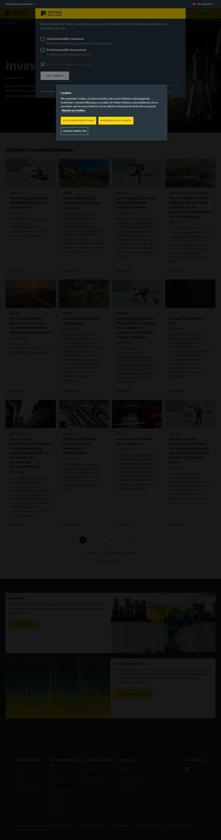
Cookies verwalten (74, 131)
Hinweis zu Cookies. (73, 110)
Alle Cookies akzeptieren (78, 120)
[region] (112, 112)
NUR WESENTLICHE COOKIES (116, 120)
